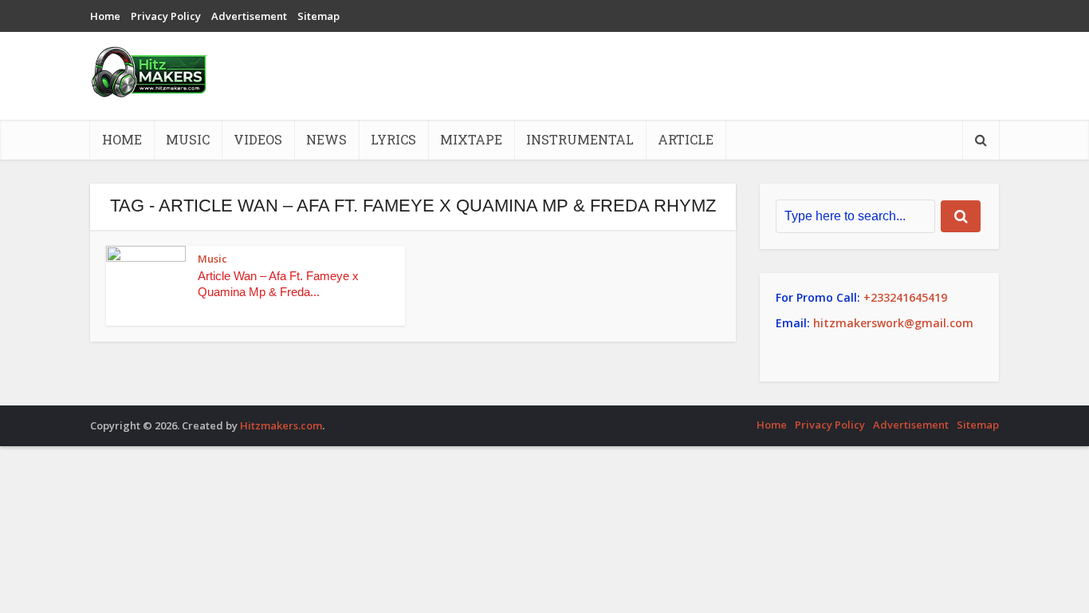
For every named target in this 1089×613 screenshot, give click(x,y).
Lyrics (393, 139)
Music (188, 139)
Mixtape (471, 139)
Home (105, 16)
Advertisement (249, 16)
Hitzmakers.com (281, 425)
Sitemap (318, 16)
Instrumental (580, 139)
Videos (258, 139)
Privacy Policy (166, 16)
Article (686, 139)
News (326, 139)
